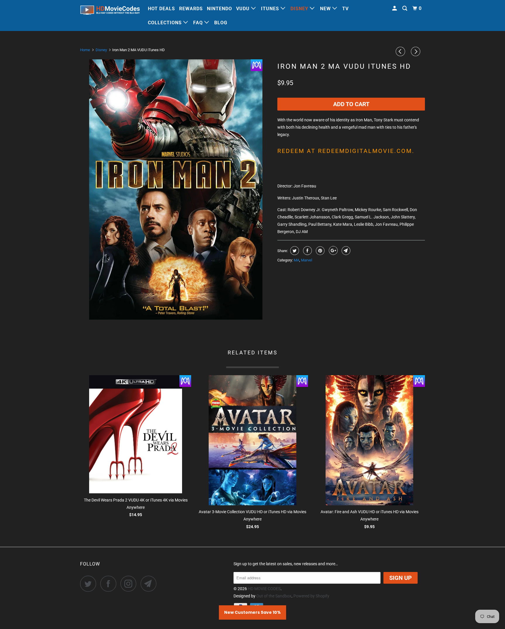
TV (345, 8)
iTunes (271, 8)
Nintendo (219, 8)
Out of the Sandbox (273, 596)
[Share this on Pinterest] (319, 250)
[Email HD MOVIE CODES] (150, 583)
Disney (300, 8)
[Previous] (401, 51)
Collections (165, 22)
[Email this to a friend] (345, 250)
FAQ (198, 22)
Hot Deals (161, 8)
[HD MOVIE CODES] (110, 11)
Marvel (306, 260)
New (326, 8)
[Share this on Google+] (332, 250)
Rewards (191, 8)
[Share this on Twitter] (294, 250)
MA (296, 260)
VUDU (243, 8)
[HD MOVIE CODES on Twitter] (89, 583)
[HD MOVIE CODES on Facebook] (110, 583)
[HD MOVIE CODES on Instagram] (130, 583)
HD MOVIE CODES (264, 588)
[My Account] (395, 8)
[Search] (405, 8)
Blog (220, 22)
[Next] (416, 51)
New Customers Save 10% (252, 612)
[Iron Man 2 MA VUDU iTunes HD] (175, 189)
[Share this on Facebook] (307, 250)
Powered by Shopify (311, 596)
